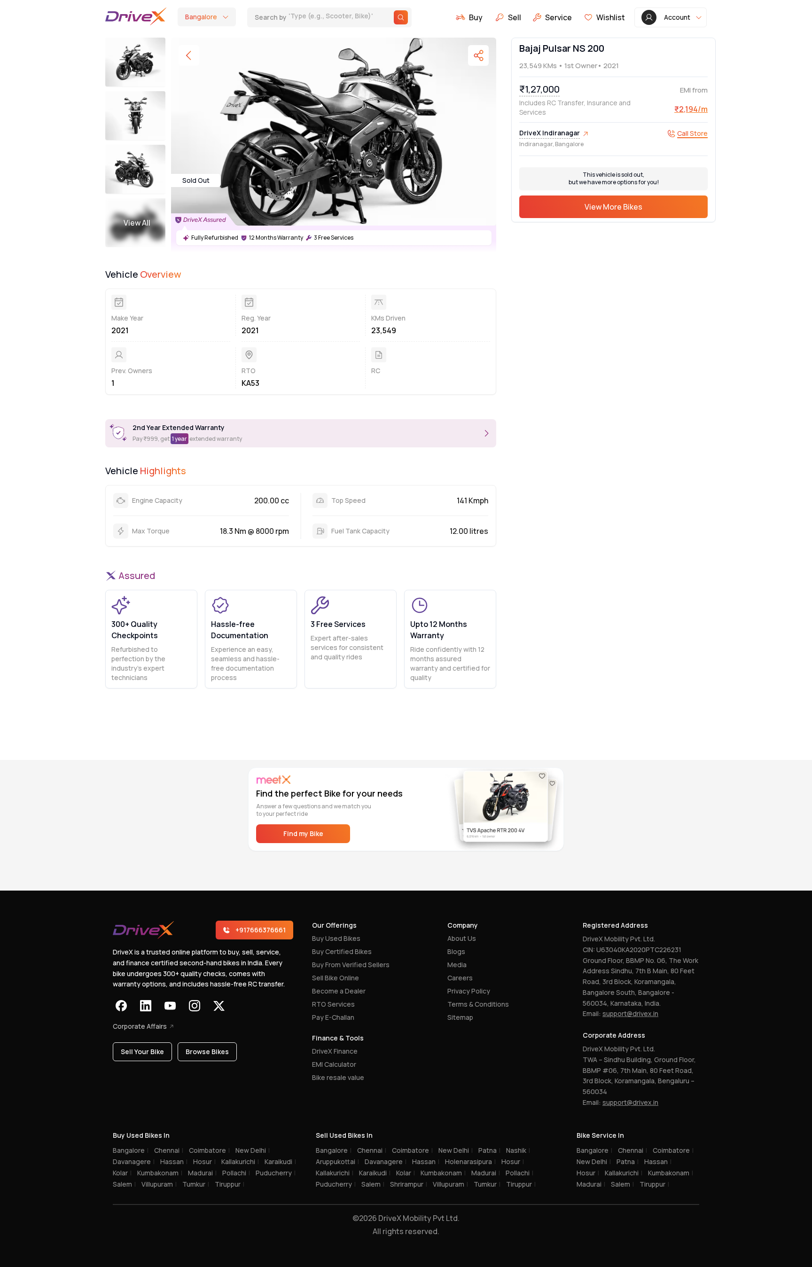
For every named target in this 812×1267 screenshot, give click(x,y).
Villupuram (159, 1184)
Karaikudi (280, 1161)
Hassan (173, 1161)
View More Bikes (613, 207)
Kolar (122, 1172)
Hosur (204, 1161)
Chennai (168, 1150)
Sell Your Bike (142, 1051)
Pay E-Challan (333, 1017)
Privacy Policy (468, 990)
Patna (489, 1150)
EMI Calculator (334, 1064)
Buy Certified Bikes (342, 951)
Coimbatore (209, 1150)
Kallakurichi (240, 1161)
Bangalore (130, 1150)
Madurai (202, 1172)
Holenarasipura (470, 1161)
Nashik (518, 1150)
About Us (461, 938)
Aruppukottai (337, 1161)
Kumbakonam (159, 1172)
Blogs (456, 951)
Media (457, 964)
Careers (460, 977)
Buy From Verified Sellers (351, 964)
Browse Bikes (207, 1051)
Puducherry (276, 1172)
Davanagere (134, 1161)
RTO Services (333, 1004)
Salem (124, 1184)
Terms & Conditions (478, 1004)
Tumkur (195, 1184)
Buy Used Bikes (336, 938)
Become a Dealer (339, 990)
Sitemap (460, 1017)
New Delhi (252, 1150)
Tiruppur (229, 1184)
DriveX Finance (335, 1051)
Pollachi (236, 1172)
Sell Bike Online (335, 977)
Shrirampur (408, 1184)
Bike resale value (338, 1077)
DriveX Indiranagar (549, 133)
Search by (315, 18)
